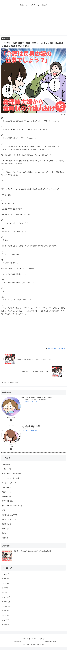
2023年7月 (5, 574)
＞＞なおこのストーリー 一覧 (29, 401)
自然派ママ (6, 533)
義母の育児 (6, 529)
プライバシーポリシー (49, 641)
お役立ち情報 (6, 469)
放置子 (4, 510)
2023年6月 (5, 579)
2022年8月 (5, 615)
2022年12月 (6, 597)
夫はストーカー (7, 492)
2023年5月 (5, 583)
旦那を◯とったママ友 (9, 515)
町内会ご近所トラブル (9, 519)
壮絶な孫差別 (6, 487)
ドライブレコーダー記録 (10, 478)
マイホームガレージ (9, 483)
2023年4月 (5, 588)
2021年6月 (5, 625)
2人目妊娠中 (7, 464)
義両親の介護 (6, 38)
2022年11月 (6, 602)
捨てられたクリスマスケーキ (12, 506)
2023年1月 (5, 592)
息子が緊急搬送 (7, 501)
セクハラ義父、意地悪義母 (11, 474)
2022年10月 (6, 606)
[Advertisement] (33, 22)
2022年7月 (5, 620)
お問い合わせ (17, 641)
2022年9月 (5, 611)
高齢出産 (5, 538)
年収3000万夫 (7, 496)
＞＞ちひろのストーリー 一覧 (29, 430)
